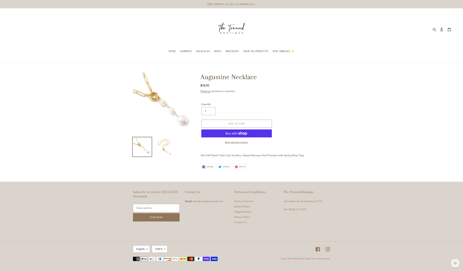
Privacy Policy (242, 217)
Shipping (205, 91)
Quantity (206, 104)
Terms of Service (243, 201)
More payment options (236, 142)
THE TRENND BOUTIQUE (299, 258)
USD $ (158, 249)
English (140, 249)
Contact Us (240, 222)
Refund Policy (242, 206)
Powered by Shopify (321, 258)
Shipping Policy (243, 211)
